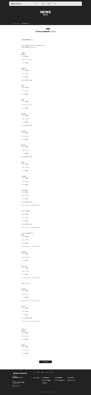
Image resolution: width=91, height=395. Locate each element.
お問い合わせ (51, 372)
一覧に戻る (45, 361)
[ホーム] (16, 4)
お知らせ (18, 23)
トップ (34, 372)
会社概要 (38, 372)
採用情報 (42, 372)
